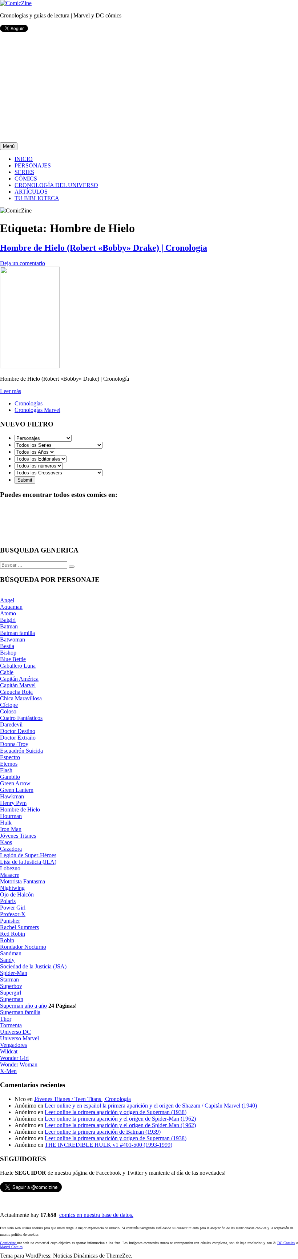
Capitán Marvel (18, 685)
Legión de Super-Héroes (28, 855)
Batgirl (8, 620)
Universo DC (15, 1032)
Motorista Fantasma (22, 881)
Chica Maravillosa (21, 698)
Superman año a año (23, 1006)
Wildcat (8, 1051)
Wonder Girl (14, 1058)
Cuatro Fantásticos (21, 718)
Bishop (8, 652)
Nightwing (12, 888)
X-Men (8, 1071)
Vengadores (13, 1045)
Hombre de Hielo (20, 809)
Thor (5, 1019)
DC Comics (286, 1243)
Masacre (9, 875)
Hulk (6, 822)
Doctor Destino (17, 731)
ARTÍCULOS (31, 192)
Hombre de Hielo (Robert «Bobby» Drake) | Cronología (103, 247)
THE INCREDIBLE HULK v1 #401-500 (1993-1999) (108, 1145)
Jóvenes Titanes (18, 836)
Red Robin (12, 934)
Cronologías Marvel (37, 410)
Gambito (10, 777)
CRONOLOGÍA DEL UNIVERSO (56, 185)
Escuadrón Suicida (21, 751)
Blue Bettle (13, 659)
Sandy (7, 960)
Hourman (11, 816)
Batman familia (17, 633)
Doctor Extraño (18, 737)
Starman (9, 979)
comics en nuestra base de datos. (96, 1215)
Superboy (11, 986)
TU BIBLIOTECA (37, 198)
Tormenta (11, 1025)
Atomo (8, 613)
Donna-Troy (14, 744)
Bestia (7, 646)
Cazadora (11, 849)
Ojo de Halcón (17, 894)
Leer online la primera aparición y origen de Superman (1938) (115, 1112)
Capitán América (19, 679)
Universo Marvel (19, 1038)
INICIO (24, 159)
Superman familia (20, 1012)
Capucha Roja (16, 692)
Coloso (8, 711)
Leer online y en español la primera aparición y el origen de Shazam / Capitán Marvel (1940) (151, 1105)
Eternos (8, 764)
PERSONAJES (33, 165)
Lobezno (10, 868)
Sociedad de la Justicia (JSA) (33, 966)
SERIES (24, 172)
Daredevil (11, 724)
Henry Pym (13, 803)
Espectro (10, 757)
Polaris (8, 901)
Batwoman (12, 639)
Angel (7, 600)
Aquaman (11, 607)
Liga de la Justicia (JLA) (28, 862)
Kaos (6, 842)
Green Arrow (15, 783)
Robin (7, 940)
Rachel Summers (19, 927)
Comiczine (8, 1243)
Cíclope (9, 705)
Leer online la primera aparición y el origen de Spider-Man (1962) (120, 1119)
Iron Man (10, 829)
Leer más (10, 391)
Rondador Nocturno (23, 947)
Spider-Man (13, 973)
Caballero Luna (18, 666)
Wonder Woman (18, 1064)
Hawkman (12, 796)
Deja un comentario (22, 263)
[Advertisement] (149, 88)
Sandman (10, 953)
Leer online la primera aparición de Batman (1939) (103, 1132)
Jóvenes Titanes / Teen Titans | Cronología (82, 1099)
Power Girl (12, 907)
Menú (9, 146)
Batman (9, 626)
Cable (6, 672)
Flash (6, 770)
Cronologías (29, 403)
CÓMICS (26, 178)
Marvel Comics (11, 1247)
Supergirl (10, 992)
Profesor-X (12, 914)
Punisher (10, 921)
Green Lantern (16, 790)
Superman (11, 999)
